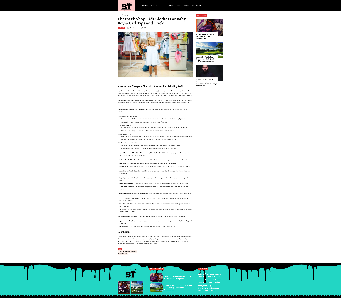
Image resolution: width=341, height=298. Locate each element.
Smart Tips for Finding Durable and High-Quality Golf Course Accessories (205, 59)
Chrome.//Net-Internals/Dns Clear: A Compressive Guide (209, 275)
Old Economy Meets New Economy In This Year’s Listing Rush (205, 36)
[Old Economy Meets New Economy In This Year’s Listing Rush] (209, 27)
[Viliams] (128, 28)
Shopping (125, 15)
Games (134, 282)
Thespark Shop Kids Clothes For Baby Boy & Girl (127, 252)
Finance (122, 282)
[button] (220, 5)
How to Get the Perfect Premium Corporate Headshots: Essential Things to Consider (206, 83)
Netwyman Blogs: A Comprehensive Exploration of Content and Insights (210, 288)
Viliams (134, 27)
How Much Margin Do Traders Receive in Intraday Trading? (209, 281)
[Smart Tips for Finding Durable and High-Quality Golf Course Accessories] (209, 50)
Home (119, 15)
